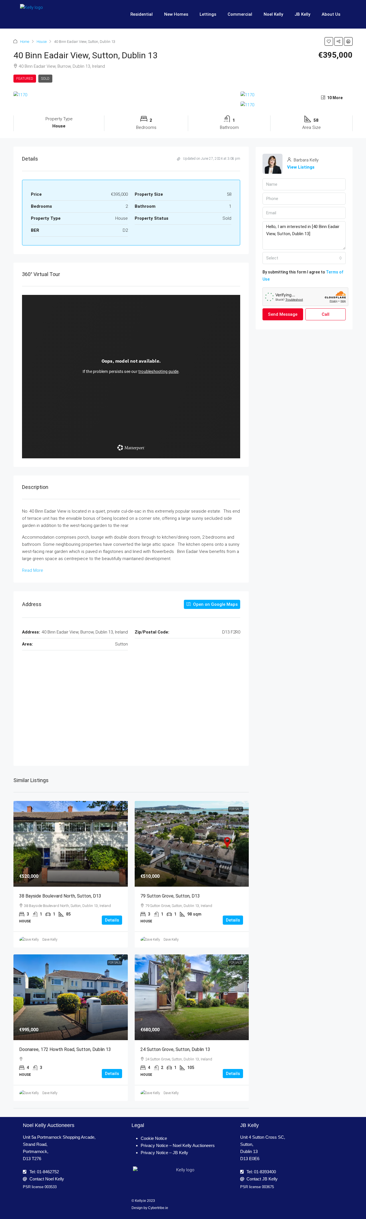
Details (112, 920)
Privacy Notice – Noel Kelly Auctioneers (178, 1145)
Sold (45, 79)
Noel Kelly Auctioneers (48, 1125)
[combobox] (304, 258)
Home (24, 41)
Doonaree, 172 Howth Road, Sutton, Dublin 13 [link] (65, 1049)
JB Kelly (302, 14)
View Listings (301, 167)
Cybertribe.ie (158, 1208)
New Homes (176, 14)
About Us (331, 14)
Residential (141, 14)
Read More (32, 570)
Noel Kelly (273, 14)
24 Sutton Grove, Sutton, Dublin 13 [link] (175, 1049)
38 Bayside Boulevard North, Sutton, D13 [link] (60, 896)
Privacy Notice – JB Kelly (164, 1152)
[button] (329, 41)
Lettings (208, 14)
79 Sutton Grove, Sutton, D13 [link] (170, 896)
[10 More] (296, 105)
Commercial (240, 14)
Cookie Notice (154, 1138)
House (42, 41)
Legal (138, 1125)
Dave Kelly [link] (49, 940)
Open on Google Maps (215, 604)
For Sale (114, 809)
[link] (70, 844)
